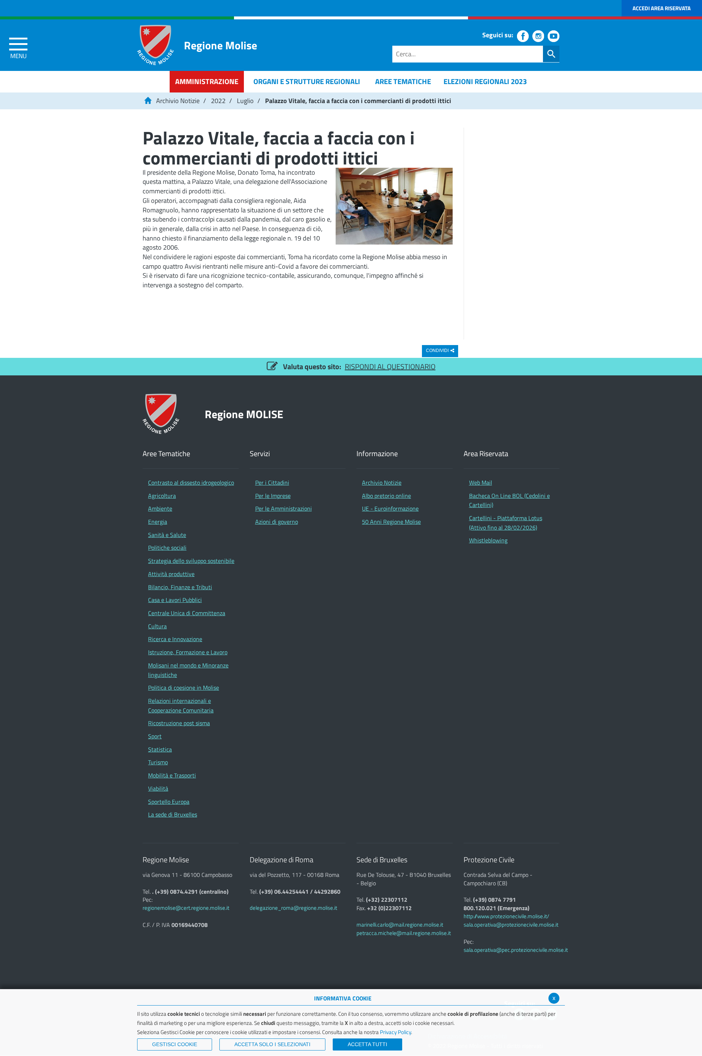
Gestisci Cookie (174, 1044)
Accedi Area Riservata (662, 8)
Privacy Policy (395, 1032)
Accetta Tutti (367, 1044)
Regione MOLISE (244, 414)
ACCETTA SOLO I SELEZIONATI (272, 1044)
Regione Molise (220, 45)
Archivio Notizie (178, 101)
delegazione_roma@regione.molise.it (293, 908)
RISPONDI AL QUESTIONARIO (390, 366)
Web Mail (480, 482)
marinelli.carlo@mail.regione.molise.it (399, 924)
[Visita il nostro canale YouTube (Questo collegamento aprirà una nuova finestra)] (553, 36)
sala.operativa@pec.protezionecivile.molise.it (516, 950)
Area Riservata (486, 453)
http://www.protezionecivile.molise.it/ (506, 916)
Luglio (245, 101)
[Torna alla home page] (147, 101)
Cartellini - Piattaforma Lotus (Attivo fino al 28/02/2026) (505, 523)
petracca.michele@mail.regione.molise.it (403, 933)
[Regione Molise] (155, 45)
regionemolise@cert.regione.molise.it (186, 908)
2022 (218, 101)
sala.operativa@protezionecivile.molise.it (511, 924)
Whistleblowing (488, 540)
